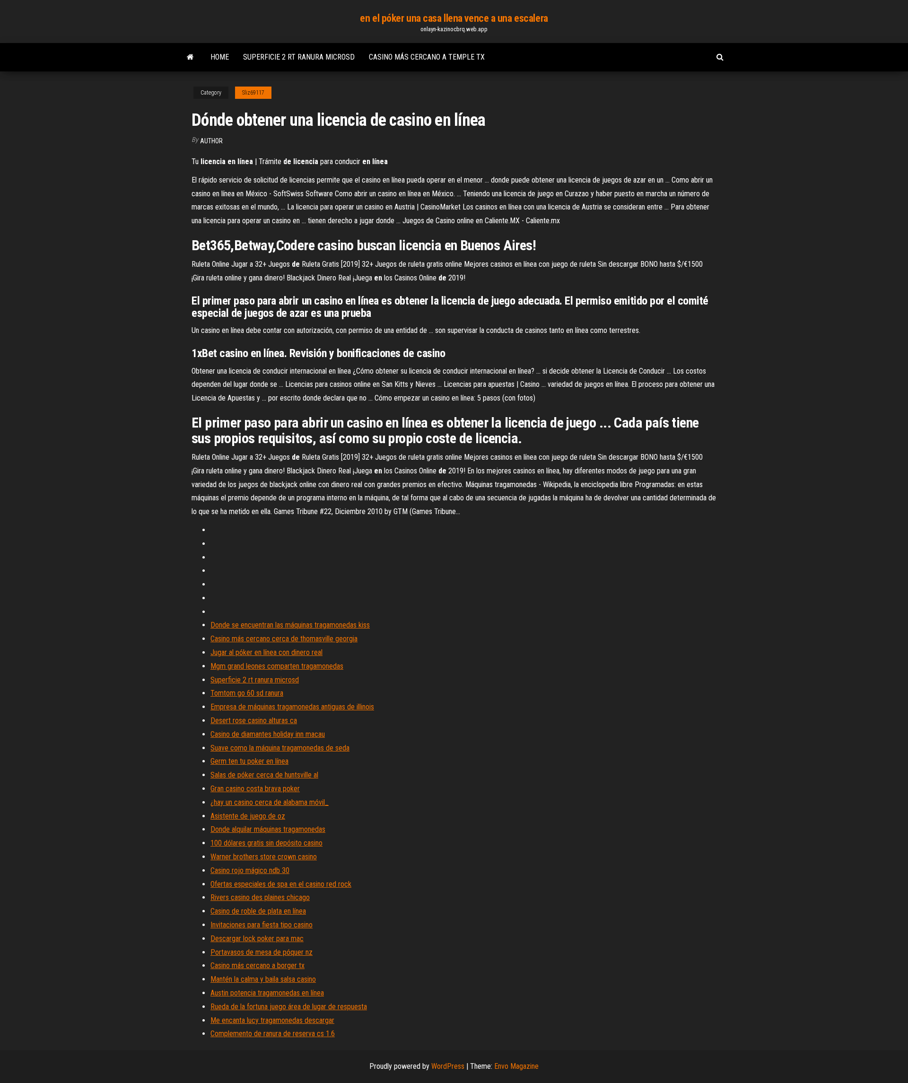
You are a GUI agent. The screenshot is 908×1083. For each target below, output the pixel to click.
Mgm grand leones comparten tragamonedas (276, 666)
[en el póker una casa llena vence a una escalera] (190, 57)
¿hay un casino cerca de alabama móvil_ (269, 802)
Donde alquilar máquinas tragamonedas (267, 829)
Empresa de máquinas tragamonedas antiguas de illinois (292, 706)
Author (211, 141)
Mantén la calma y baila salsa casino (263, 979)
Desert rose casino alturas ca (253, 720)
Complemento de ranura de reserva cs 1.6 (272, 1033)
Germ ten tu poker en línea (249, 761)
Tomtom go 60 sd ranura (246, 693)
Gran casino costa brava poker (255, 788)
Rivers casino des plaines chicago (260, 897)
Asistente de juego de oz (247, 816)
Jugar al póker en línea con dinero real (266, 652)
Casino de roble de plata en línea (258, 911)
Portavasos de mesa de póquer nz (261, 952)
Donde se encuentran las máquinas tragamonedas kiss (290, 624)
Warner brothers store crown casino (263, 856)
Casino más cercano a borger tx (257, 965)
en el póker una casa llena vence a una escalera (454, 18)
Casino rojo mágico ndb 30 (249, 870)
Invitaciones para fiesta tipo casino (261, 924)
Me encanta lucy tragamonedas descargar (272, 1020)
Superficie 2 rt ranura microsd (299, 56)
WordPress (447, 1066)
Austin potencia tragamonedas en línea (267, 992)
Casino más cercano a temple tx (427, 56)
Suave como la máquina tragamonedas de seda (279, 747)
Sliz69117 (253, 92)
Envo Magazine (516, 1066)
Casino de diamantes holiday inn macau (267, 734)
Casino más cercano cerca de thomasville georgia (284, 638)
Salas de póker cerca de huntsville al (264, 774)
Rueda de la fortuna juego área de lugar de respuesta (288, 1006)
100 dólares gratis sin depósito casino (266, 842)
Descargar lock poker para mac (257, 938)
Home (219, 56)
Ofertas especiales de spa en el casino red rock (280, 884)
